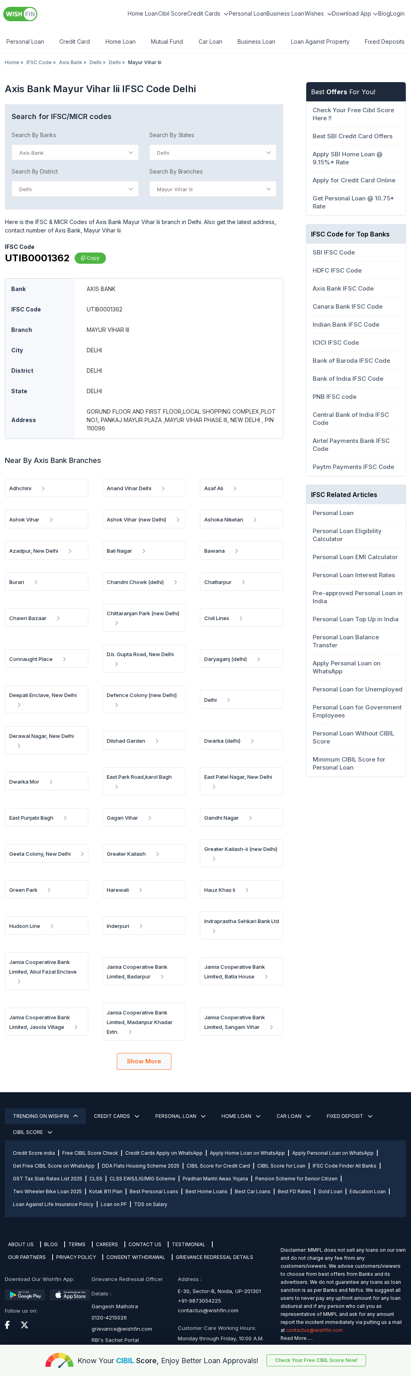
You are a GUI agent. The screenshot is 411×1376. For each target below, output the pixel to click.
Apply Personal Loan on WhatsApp (333, 1153)
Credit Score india (34, 1153)
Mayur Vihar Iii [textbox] (175, 189)
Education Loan (368, 1191)
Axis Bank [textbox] (31, 153)
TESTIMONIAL (189, 1244)
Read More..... (297, 1338)
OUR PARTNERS (27, 1257)
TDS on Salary (150, 1204)
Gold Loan (330, 1191)
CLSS (96, 1179)
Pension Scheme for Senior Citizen (296, 1179)
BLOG (51, 1244)
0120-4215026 (109, 1317)
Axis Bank (70, 62)
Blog (384, 13)
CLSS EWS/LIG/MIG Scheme (142, 1179)
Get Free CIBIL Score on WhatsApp (54, 1166)
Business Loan (285, 13)
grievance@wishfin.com (122, 1328)
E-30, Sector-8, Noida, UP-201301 (219, 1291)
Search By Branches (176, 171)
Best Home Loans (206, 1191)
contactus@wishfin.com (208, 1310)
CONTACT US (144, 1244)
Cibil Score (172, 13)
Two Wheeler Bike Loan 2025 (47, 1191)
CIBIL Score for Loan (281, 1166)
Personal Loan (248, 13)
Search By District (35, 171)
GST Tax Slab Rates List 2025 (47, 1179)
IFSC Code (39, 62)
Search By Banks (34, 134)
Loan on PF (114, 1204)
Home (12, 62)
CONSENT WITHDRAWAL (135, 1257)
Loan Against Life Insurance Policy (53, 1204)
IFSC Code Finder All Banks (344, 1166)
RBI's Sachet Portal (115, 1340)
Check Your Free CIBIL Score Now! (316, 1360)
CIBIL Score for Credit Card (218, 1166)
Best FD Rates (294, 1191)
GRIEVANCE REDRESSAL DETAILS (214, 1257)
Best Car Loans (253, 1191)
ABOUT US (21, 1244)
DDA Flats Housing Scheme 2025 (140, 1166)
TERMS (76, 1244)
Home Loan (143, 13)
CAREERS (107, 1244)
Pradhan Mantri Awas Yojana (215, 1179)
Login (397, 13)
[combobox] (75, 152)
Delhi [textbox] (163, 153)
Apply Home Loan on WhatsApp (247, 1153)
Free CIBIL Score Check (90, 1153)
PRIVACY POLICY (76, 1257)
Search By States (171, 134)
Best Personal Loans (154, 1191)
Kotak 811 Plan (105, 1191)
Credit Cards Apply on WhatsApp (164, 1153)
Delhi (96, 62)
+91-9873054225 (199, 1300)
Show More (144, 1061)
